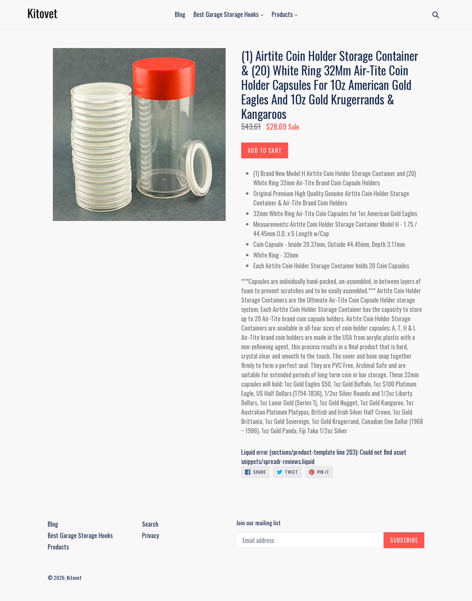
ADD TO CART (265, 150)
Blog (180, 14)
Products (283, 14)
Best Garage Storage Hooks (226, 14)
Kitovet (74, 577)
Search (150, 523)
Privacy (150, 535)
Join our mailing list (258, 522)
